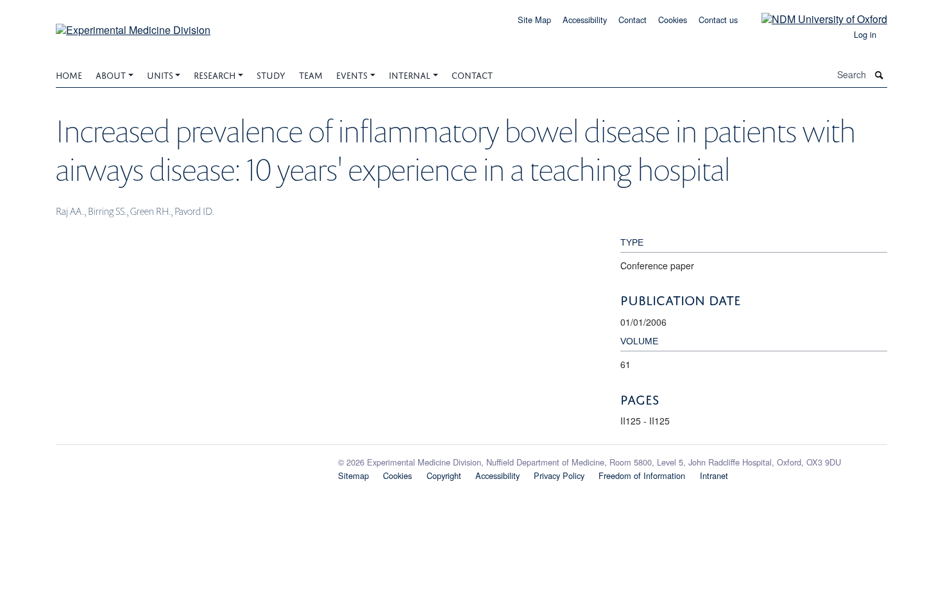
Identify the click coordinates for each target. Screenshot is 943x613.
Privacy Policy (559, 475)
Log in (865, 34)
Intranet (714, 475)
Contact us (718, 19)
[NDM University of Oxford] (814, 18)
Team (311, 74)
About (111, 74)
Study (271, 74)
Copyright (444, 475)
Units (160, 74)
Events (352, 74)
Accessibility (585, 19)
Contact (632, 19)
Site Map (534, 19)
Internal (409, 74)
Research (214, 74)
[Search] (879, 74)
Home (69, 74)
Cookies (672, 19)
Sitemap (353, 475)
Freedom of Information (642, 475)
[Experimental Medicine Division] (133, 25)
